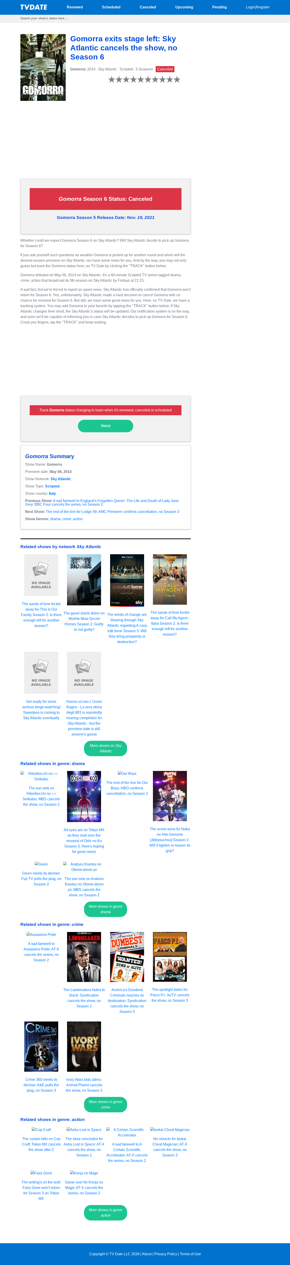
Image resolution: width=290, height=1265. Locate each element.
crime (66, 519)
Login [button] (250, 7)
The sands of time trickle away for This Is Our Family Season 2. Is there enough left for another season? (41, 615)
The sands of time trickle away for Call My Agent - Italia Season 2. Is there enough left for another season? (169, 623)
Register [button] (263, 7)
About (147, 1254)
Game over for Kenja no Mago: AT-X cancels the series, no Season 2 (84, 1187)
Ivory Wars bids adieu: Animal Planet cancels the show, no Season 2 (84, 1085)
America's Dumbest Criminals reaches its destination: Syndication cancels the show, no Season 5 (127, 1001)
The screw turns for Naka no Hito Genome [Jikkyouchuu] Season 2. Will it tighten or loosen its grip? (169, 840)
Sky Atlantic (61, 479)
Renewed (75, 7)
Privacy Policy (165, 1254)
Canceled (148, 7)
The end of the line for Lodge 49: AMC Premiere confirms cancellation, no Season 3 (112, 512)
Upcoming (184, 7)
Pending (219, 7)
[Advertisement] (105, 143)
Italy (52, 493)
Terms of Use (190, 1254)
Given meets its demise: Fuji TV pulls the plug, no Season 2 (41, 878)
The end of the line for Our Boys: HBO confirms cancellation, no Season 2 (127, 788)
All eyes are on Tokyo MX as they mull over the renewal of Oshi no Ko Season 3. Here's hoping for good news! (84, 841)
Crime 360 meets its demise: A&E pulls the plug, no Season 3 (41, 1085)
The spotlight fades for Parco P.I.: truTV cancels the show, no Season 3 (169, 995)
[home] (34, 8)
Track (106, 426)
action (78, 519)
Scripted (52, 486)
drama (55, 519)
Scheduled (111, 7)
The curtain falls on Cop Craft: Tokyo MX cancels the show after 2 (41, 1144)
